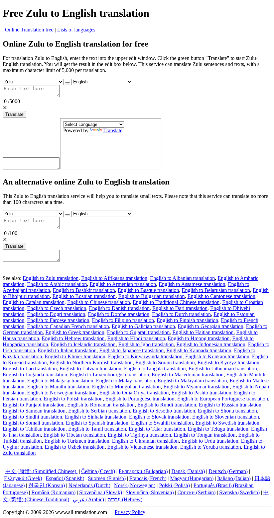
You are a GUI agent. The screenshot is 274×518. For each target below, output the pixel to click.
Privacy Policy (130, 512)
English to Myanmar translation (196, 386)
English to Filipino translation (123, 320)
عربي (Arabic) (88, 499)
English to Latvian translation (90, 368)
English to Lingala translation (155, 368)
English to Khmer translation (75, 356)
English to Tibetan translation (74, 435)
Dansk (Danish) (188, 471)
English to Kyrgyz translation (228, 362)
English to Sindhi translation (32, 417)
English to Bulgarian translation (151, 296)
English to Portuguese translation (139, 398)
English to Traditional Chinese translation (176, 302)
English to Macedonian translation (188, 374)
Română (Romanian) (53, 492)
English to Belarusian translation (216, 290)
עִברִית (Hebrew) (125, 499)
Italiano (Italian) (234, 478)
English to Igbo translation (146, 344)
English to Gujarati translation (138, 332)
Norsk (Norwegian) (134, 485)
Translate (14, 114)
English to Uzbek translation (75, 447)
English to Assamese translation (192, 284)
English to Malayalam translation (192, 380)
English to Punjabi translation (33, 405)
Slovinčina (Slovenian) (150, 492)
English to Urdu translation (209, 441)
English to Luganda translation (35, 374)
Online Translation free (29, 29)
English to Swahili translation (162, 423)
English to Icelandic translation (83, 344)
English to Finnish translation (187, 320)
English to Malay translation (125, 380)
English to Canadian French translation (68, 326)
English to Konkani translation (217, 356)
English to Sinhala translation (95, 417)
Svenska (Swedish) (239, 492)
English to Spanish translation (97, 423)
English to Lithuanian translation (222, 368)
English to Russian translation (230, 405)
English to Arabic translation (57, 284)
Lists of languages (76, 29)
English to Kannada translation (198, 350)
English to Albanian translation (182, 278)
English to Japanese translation (131, 350)
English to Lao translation (30, 368)
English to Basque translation (148, 290)
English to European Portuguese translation (222, 398)
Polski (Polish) (174, 485)
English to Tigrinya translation (139, 435)
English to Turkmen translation (76, 441)
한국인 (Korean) (46, 485)
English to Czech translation (56, 308)
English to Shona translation (227, 411)
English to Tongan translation (205, 435)
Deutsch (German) (228, 471)
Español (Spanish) (65, 478)
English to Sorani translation (165, 362)
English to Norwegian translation (62, 392)
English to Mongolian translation (126, 386)
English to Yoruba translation (210, 447)
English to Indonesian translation (210, 344)
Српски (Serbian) (196, 492)
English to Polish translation (73, 398)
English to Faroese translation (58, 320)
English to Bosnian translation (84, 296)
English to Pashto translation (201, 392)
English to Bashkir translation (84, 290)
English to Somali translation (33, 423)
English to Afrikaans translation (114, 278)
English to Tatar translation (157, 429)
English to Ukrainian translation (145, 441)
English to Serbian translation (99, 411)
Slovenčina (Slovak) (100, 492)
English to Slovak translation (159, 417)
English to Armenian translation (123, 284)
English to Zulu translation (51, 278)
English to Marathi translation (58, 386)
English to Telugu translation (218, 429)
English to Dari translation (180, 308)
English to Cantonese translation (221, 296)
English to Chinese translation (98, 302)
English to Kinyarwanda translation (145, 356)
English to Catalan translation (33, 302)
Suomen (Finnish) (107, 478)
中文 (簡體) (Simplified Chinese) (41, 471)
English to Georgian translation (210, 326)
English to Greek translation (74, 332)
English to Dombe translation (118, 314)
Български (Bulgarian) (143, 471)
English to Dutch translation (181, 314)
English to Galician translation (143, 326)
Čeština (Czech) (98, 471)
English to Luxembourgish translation (109, 374)
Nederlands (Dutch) (89, 485)
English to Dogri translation (56, 314)
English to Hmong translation (199, 338)
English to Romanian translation (101, 405)
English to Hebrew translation (73, 338)
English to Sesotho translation (164, 411)
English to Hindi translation (136, 338)
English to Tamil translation (97, 429)
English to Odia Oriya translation (134, 392)
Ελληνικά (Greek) (23, 478)
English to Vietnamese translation (142, 447)
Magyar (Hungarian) (192, 478)
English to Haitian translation (203, 332)
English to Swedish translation (227, 423)
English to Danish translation (119, 308)
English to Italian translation (67, 350)
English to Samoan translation (34, 411)
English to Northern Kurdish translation (91, 362)
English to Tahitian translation (34, 429)
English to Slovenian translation (225, 417)
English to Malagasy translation (60, 380)
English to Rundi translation (166, 405)
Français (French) (147, 478)
